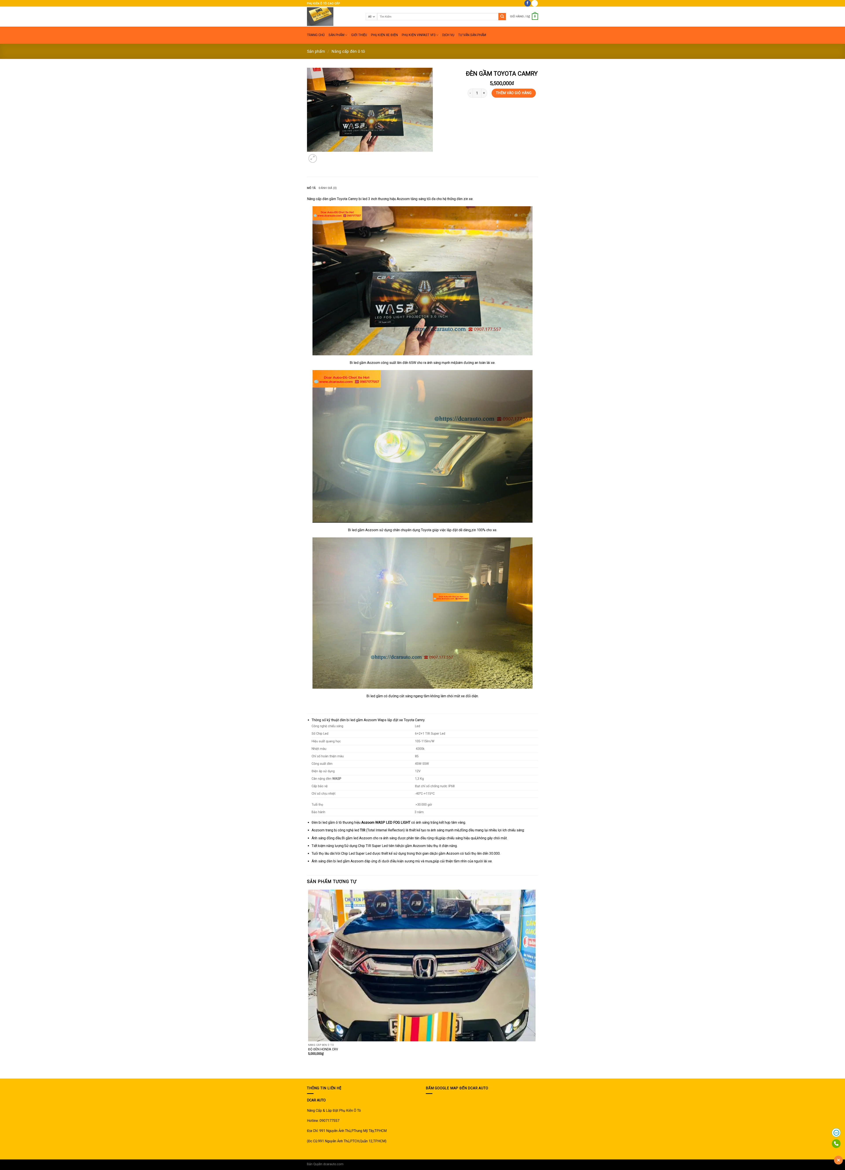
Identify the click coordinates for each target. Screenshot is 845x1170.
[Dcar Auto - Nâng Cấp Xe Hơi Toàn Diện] (333, 17)
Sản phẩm (316, 51)
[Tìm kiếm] (502, 16)
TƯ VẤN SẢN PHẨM (472, 35)
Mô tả (311, 188)
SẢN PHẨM (336, 35)
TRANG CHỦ (316, 35)
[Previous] (309, 1070)
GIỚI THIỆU (359, 35)
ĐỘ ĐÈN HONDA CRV (323, 1049)
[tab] (311, 188)
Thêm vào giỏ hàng (513, 93)
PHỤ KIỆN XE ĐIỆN (384, 35)
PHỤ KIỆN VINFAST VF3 (418, 35)
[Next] (323, 156)
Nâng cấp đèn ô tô (348, 51)
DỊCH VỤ (448, 35)
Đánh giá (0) (328, 188)
